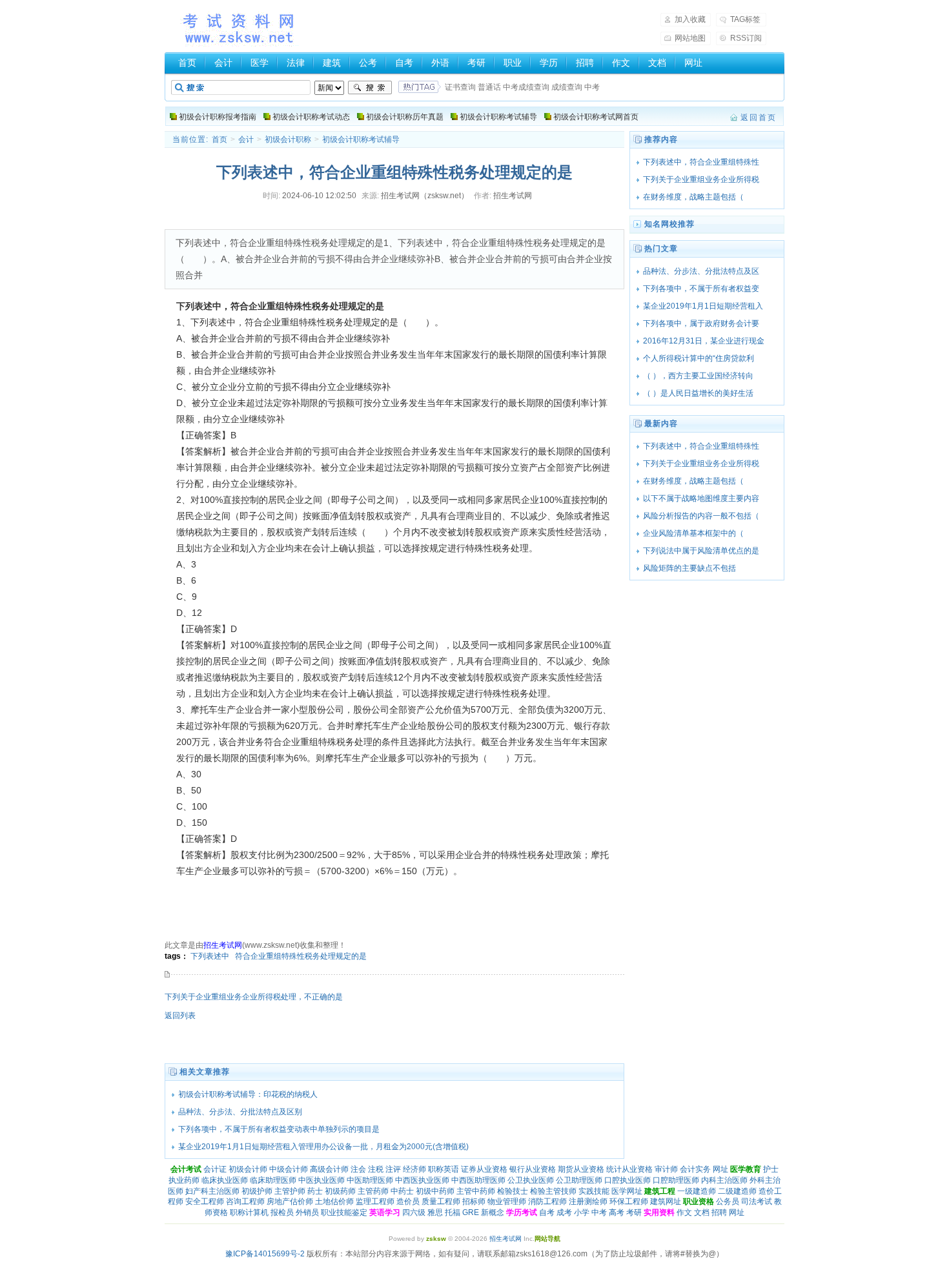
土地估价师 (334, 1201)
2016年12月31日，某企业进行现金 (703, 340)
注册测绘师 (588, 1201)
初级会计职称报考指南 (217, 116)
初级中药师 (435, 1191)
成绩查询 (566, 87)
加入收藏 (690, 19)
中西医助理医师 (478, 1180)
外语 (440, 62)
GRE (470, 1212)
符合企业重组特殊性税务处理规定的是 (301, 956)
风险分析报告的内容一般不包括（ (701, 515)
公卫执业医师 (530, 1180)
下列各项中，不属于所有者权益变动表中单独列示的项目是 (279, 1129)
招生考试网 (239, 28)
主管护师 (289, 1191)
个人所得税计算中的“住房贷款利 (698, 358)
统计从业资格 (629, 1169)
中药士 (402, 1191)
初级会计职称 (288, 139)
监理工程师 (375, 1201)
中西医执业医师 (422, 1180)
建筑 (332, 62)
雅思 (435, 1212)
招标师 (473, 1201)
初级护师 (256, 1191)
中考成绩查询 (526, 87)
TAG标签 (745, 19)
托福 (452, 1212)
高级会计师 (329, 1169)
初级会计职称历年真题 (405, 116)
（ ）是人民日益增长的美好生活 (698, 393)
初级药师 (340, 1191)
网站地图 (690, 38)
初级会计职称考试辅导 (498, 116)
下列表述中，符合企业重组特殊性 (701, 162)
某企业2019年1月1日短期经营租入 (703, 306)
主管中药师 (475, 1191)
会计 (223, 62)
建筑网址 (665, 1201)
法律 (296, 62)
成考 (564, 1212)
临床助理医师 (273, 1180)
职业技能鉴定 (344, 1212)
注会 (358, 1169)
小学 (581, 1212)
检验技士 (512, 1191)
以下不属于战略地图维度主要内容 (701, 498)
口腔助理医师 (676, 1180)
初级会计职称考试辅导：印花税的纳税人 (248, 1094)
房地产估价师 (290, 1201)
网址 (693, 62)
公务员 (727, 1201)
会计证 (215, 1169)
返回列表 (180, 1015)
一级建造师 (696, 1191)
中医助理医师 (370, 1180)
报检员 (282, 1212)
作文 (621, 62)
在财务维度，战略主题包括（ (701, 196)
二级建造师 (737, 1191)
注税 (375, 1169)
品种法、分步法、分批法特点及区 (701, 271)
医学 (259, 62)
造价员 (408, 1201)
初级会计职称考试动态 (311, 116)
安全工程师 (204, 1201)
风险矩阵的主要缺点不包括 (689, 568)
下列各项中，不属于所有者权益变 (701, 288)
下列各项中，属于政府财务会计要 (701, 323)
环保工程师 (628, 1201)
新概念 (492, 1212)
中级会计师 (288, 1169)
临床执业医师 (224, 1180)
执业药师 (183, 1180)
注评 (393, 1169)
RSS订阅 (746, 38)
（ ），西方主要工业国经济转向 (698, 375)
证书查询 (460, 87)
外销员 (307, 1212)
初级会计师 (248, 1169)
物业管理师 (506, 1201)
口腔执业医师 (627, 1180)
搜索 (370, 88)
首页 (187, 62)
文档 (657, 62)
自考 (404, 62)
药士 (315, 1191)
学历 (549, 62)
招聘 (585, 62)
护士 (771, 1169)
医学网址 (626, 1191)
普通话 (489, 87)
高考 (616, 1212)
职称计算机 (249, 1212)
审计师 (666, 1169)
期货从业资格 (581, 1169)
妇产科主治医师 (212, 1191)
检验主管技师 (553, 1191)
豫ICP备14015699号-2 (265, 1253)
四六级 (413, 1212)
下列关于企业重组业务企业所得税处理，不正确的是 (254, 996)
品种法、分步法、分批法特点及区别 (240, 1111)
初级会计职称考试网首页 (595, 116)
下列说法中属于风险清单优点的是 (701, 550)
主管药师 (373, 1191)
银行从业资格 (532, 1169)
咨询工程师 (245, 1201)
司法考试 (756, 1201)
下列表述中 (209, 956)
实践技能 (593, 1191)
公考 (368, 62)
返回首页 (758, 117)
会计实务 (695, 1169)
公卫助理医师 (579, 1180)
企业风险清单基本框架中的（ (701, 533)
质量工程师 (441, 1201)
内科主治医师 (724, 1180)
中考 (592, 87)
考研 (476, 62)
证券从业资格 (484, 1169)
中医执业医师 (321, 1180)
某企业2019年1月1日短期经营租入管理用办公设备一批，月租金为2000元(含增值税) (323, 1146)
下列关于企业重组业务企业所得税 (701, 179)
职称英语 (443, 1169)
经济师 (414, 1169)
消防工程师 (547, 1201)
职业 (513, 62)
